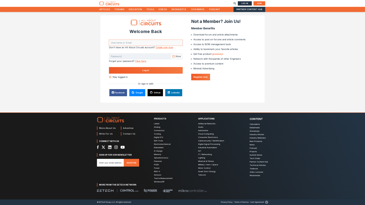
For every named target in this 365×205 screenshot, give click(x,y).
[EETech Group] (105, 190)
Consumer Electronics (208, 137)
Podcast (214, 9)
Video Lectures (256, 172)
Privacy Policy (227, 202)
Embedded (158, 147)
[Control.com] (129, 190)
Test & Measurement (163, 178)
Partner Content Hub (249, 9)
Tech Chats (255, 158)
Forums (119, 9)
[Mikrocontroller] (192, 190)
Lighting (201, 158)
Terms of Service (241, 202)
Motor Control (204, 168)
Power (157, 168)
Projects (253, 151)
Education (135, 9)
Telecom (202, 175)
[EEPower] (150, 190)
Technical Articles (258, 165)
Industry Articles (257, 134)
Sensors (157, 175)
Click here (140, 61)
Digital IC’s (158, 137)
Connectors (159, 130)
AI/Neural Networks (206, 123)
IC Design (158, 151)
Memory (157, 154)
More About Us (107, 128)
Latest (156, 123)
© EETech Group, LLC (106, 202)
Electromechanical (162, 144)
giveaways (217, 54)
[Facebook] (98, 147)
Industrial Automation (207, 147)
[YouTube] (123, 147)
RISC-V (157, 171)
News (252, 145)
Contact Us (129, 133)
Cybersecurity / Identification (211, 141)
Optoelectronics (161, 158)
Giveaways (197, 9)
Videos (162, 9)
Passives (158, 161)
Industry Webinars (258, 138)
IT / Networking (205, 154)
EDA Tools (158, 141)
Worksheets (255, 175)
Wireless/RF (159, 182)
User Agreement (257, 202)
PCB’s (156, 164)
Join (259, 3)
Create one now (164, 47)
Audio (200, 127)
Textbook (254, 168)
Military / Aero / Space (208, 164)
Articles (104, 9)
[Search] (235, 3)
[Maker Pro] (168, 190)
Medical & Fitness (206, 161)
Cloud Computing (206, 134)
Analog (157, 127)
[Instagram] (116, 147)
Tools (150, 9)
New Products (256, 141)
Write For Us (106, 133)
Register (131, 163)
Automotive (203, 130)
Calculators (255, 124)
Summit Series (256, 155)
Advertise (128, 128)
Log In (244, 3)
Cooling (157, 134)
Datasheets (179, 9)
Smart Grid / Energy (207, 171)
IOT (199, 151)
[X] (103, 147)
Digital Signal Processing (209, 144)
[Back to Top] (266, 202)
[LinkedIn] (109, 147)
